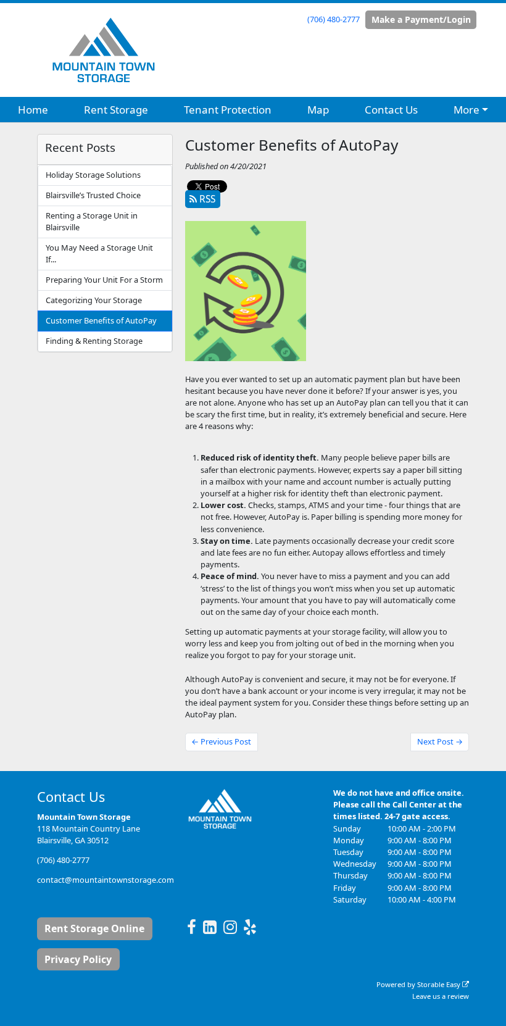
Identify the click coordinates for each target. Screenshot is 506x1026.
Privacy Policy (78, 959)
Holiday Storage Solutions (93, 174)
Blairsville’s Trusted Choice (93, 195)
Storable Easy (439, 984)
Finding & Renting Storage (94, 340)
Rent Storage (116, 109)
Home (33, 109)
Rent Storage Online (94, 928)
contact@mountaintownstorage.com (105, 879)
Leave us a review (440, 996)
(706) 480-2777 (333, 19)
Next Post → (440, 741)
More (466, 109)
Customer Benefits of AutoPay (101, 320)
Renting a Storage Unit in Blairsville (92, 221)
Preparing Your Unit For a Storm (104, 279)
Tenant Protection (228, 109)
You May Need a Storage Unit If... (99, 253)
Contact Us (391, 109)
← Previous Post (221, 741)
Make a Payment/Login (421, 19)
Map (318, 109)
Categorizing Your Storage (94, 300)
